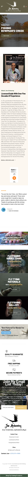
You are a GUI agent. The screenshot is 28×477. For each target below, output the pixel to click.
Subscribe (20, 407)
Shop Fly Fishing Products (14, 475)
